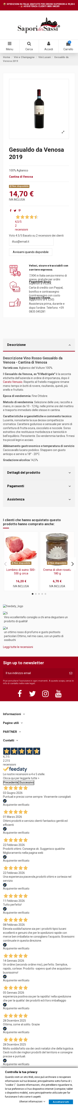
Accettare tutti (61, 1101)
